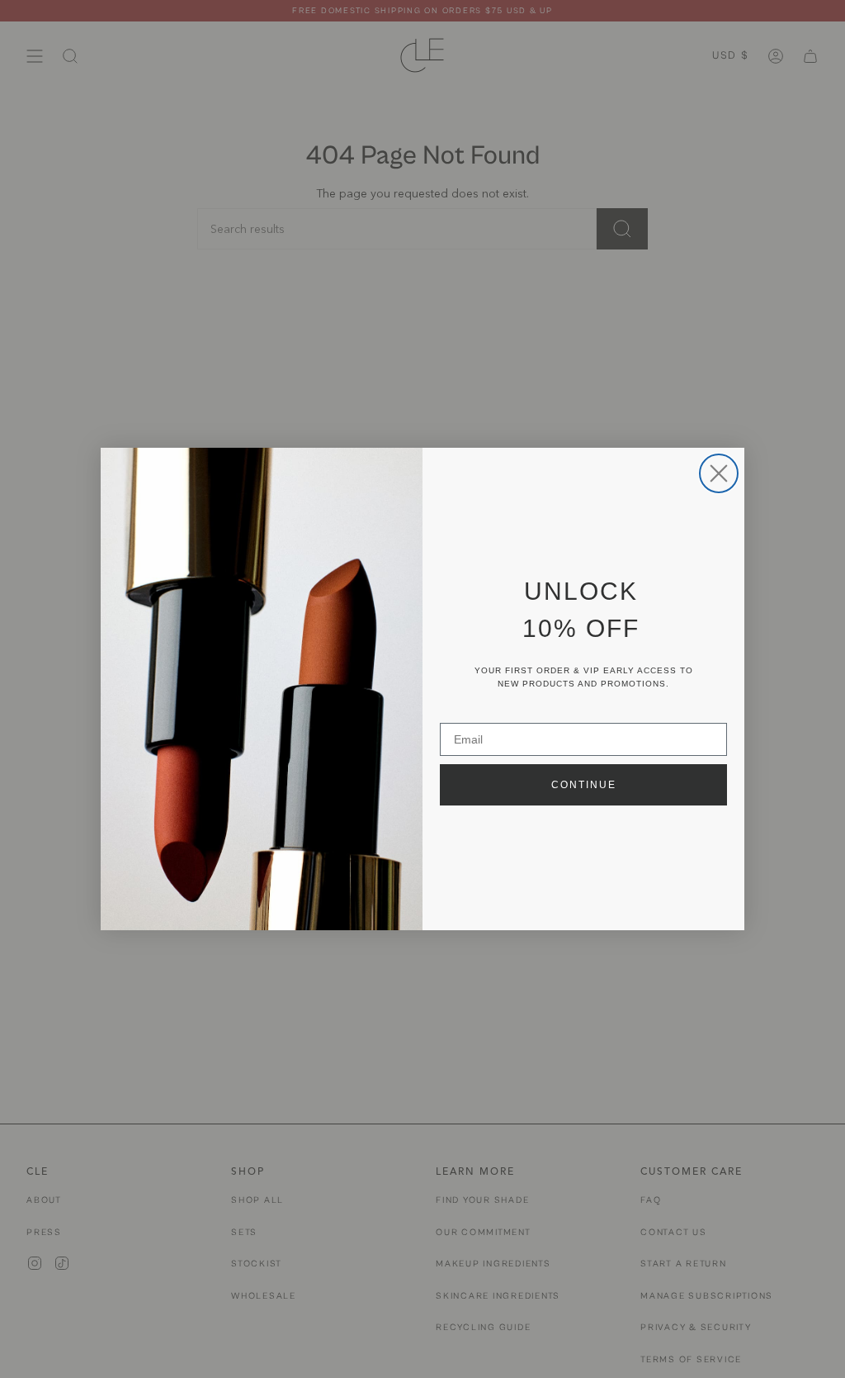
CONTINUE (583, 785)
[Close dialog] (719, 473)
